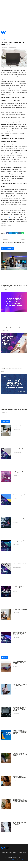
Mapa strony (20, 859)
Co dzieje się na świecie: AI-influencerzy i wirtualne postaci (20, 776)
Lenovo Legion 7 (7, 217)
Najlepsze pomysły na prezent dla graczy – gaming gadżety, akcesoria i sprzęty (19, 519)
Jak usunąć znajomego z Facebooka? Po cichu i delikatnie (14, 409)
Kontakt (7, 859)
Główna (2, 39)
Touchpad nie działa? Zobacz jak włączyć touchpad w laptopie (20, 449)
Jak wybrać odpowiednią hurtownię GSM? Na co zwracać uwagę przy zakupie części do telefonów (20, 732)
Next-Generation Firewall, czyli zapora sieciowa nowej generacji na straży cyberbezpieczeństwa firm (20, 800)
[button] (26, 32)
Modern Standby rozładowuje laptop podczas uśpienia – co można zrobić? (19, 662)
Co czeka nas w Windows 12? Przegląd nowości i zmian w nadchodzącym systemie (14, 286)
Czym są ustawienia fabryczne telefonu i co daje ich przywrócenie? (19, 823)
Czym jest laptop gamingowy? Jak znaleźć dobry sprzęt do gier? (20, 472)
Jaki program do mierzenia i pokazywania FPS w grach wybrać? (19, 587)
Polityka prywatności (13, 859)
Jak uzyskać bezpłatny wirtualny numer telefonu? (12, 368)
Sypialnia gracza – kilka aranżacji (20, 609)
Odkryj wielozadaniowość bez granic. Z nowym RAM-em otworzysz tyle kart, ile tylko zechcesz (19, 709)
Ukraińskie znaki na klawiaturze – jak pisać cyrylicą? (20, 495)
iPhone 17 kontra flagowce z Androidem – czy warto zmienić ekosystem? (20, 754)
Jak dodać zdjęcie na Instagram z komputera (11, 327)
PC (4, 39)
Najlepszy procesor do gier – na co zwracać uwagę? (20, 541)
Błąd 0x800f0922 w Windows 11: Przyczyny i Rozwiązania (20, 685)
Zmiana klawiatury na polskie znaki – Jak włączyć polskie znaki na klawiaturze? (19, 633)
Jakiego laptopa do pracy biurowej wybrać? (18, 426)
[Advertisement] (14, 15)
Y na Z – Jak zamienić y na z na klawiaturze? (20, 564)
